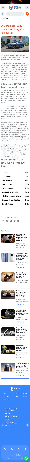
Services (25, 393)
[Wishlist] (27, 7)
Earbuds (7, 419)
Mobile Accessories (9, 420)
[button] (27, 425)
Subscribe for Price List (7, 400)
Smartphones (8, 413)
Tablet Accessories (9, 422)
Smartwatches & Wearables (11, 416)
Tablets (6, 414)
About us (16, 393)
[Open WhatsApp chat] (26, 458)
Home (2, 18)
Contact (25, 396)
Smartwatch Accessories (11, 423)
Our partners (6, 396)
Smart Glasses (8, 425)
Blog (17, 396)
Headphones (8, 417)
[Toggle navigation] (3, 7)
